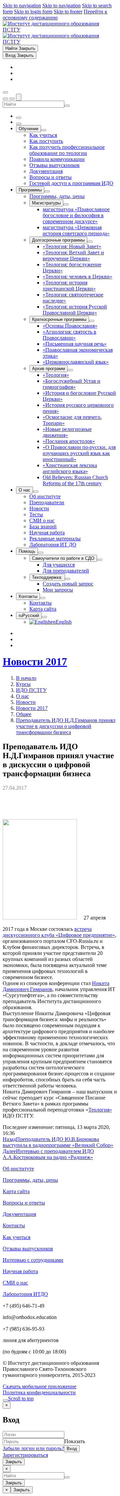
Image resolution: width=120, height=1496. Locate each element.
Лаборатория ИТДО (25, 1294)
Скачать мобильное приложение (39, 1386)
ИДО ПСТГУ (31, 690)
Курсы (23, 684)
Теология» (100, 1110)
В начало (26, 678)
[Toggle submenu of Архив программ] (70, 370)
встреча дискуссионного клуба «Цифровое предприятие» (59, 932)
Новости (26, 702)
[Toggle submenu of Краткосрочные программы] (91, 321)
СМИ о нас (15, 1283)
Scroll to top (21, 1398)
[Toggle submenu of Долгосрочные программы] (90, 242)
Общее (23, 714)
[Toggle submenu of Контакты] (42, 598)
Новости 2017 (35, 661)
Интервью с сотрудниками (33, 1260)
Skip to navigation (22, 5)
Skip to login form (33, 11)
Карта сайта (16, 1191)
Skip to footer (68, 11)
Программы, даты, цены (30, 1180)
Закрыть (13, 1461)
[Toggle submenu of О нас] (35, 492)
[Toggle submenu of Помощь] (40, 553)
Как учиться (16, 1237)
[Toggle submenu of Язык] (44, 617)
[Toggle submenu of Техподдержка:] (67, 579)
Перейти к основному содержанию (55, 14)
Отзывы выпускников (28, 1248)
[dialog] (60, 1433)
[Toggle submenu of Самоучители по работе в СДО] (99, 560)
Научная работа (20, 1271)
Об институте (18, 1168)
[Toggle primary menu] (5, 92)
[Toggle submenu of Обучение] (43, 130)
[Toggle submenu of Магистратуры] (66, 204)
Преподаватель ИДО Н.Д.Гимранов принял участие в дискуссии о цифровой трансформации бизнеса (65, 726)
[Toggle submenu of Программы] (47, 191)
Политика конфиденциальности (39, 1392)
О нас (22, 696)
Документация (19, 1214)
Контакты (14, 1225)
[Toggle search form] (18, 97)
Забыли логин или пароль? (33, 1448)
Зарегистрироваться (25, 1455)
